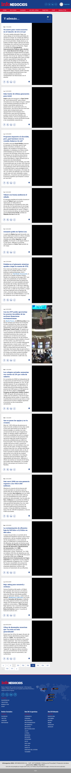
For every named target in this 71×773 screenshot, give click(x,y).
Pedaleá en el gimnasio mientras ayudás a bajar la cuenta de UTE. (16, 265)
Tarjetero (45, 10)
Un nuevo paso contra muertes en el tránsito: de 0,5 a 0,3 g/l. (15, 30)
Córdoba (27, 718)
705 (38, 665)
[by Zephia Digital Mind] (35, 771)
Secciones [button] (13, 10)
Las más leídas (34, 10)
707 (47, 665)
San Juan (27, 743)
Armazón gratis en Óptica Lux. (15, 232)
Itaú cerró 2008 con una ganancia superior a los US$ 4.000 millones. (16, 483)
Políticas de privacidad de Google (40, 766)
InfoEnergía (28, 720)
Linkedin (4, 720)
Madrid (50, 720)
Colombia (51, 718)
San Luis (27, 745)
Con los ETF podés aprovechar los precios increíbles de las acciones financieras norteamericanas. (15, 315)
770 (7, 668)
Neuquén (27, 737)
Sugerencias (5, 700)
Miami (49, 722)
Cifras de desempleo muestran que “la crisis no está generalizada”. (15, 629)
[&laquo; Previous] (3, 665)
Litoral (27, 733)
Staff (53, 10)
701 (18, 665)
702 (23, 665)
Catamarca (28, 716)
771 (12, 668)
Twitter (3, 718)
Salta (26, 741)
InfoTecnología (30, 729)
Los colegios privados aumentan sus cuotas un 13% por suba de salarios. (16, 374)
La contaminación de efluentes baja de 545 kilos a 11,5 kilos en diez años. (15, 530)
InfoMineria (28, 724)
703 (28, 665)
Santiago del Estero (31, 749)
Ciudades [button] (23, 10)
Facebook (4, 716)
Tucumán (27, 751)
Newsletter (62, 10)
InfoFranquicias (30, 722)
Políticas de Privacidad (49, 763)
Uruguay (50, 726)
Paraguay (51, 724)
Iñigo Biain (41, 765)
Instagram (4, 722)
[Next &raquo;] (17, 668)
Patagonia (28, 739)
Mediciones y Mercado (16, 597)
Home (4, 10)
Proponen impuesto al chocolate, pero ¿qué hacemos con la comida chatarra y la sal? (16, 138)
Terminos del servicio (55, 766)
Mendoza (27, 735)
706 (42, 665)
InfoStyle (28, 726)
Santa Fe (27, 747)
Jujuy (26, 731)
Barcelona (51, 716)
